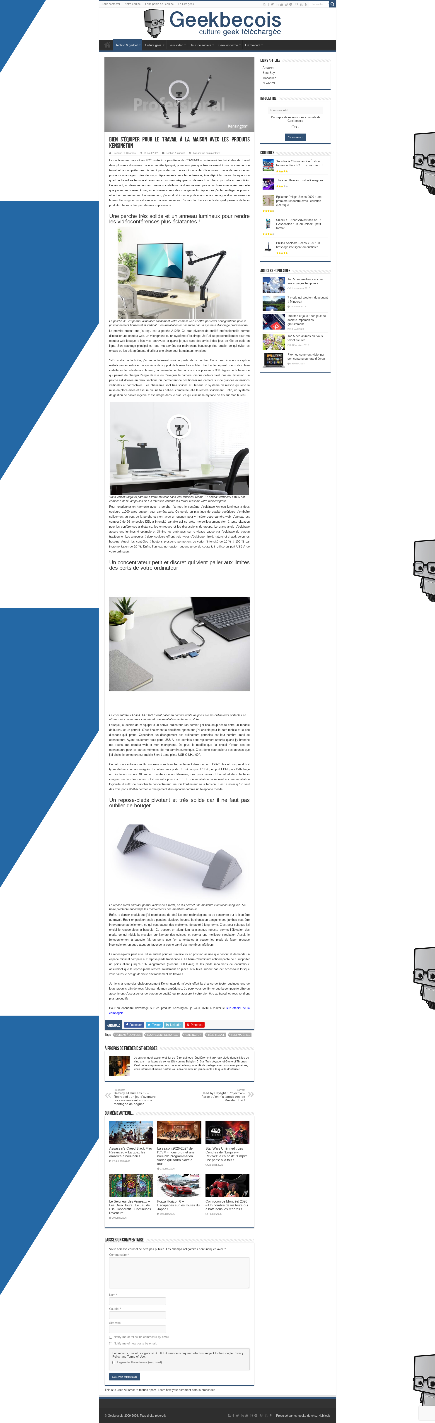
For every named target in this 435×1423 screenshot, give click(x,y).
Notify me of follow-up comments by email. (142, 1337)
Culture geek (153, 45)
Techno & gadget (127, 45)
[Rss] (264, 4)
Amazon (268, 67)
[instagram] (286, 4)
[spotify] (290, 4)
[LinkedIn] (277, 4)
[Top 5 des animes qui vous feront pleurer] (274, 341)
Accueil (107, 44)
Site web (115, 1323)
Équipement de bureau (163, 1034)
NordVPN (269, 83)
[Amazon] (301, 4)
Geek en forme (228, 45)
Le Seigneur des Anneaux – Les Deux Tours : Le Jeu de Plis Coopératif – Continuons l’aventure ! (130, 1207)
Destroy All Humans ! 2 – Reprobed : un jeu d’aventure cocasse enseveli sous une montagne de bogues (135, 1097)
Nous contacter (111, 4)
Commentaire (119, 1254)
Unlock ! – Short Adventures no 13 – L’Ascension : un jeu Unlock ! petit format (300, 224)
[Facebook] (268, 4)
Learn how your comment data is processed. (187, 1390)
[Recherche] (332, 4)
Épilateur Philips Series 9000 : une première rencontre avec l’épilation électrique (298, 201)
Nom (113, 1294)
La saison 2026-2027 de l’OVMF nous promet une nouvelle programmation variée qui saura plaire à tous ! (175, 1156)
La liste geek (186, 4)
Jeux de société (200, 45)
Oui (297, 127)
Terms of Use (136, 1356)
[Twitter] (272, 4)
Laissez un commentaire (206, 153)
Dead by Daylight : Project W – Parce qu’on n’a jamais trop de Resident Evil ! (223, 1095)
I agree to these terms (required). (140, 1362)
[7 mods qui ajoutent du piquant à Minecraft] (274, 303)
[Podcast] (305, 4)
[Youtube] (281, 4)
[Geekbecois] (217, 24)
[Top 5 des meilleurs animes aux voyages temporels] (274, 285)
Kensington (193, 1034)
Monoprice (269, 78)
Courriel (115, 1309)
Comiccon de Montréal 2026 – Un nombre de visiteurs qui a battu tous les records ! (226, 1205)
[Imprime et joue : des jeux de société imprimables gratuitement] (274, 321)
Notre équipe (133, 4)
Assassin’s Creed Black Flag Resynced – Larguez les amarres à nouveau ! (130, 1152)
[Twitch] (296, 4)
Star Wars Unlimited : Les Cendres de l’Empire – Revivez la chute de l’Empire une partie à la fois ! (226, 1154)
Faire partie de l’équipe (159, 4)
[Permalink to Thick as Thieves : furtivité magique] (268, 183)
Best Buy (269, 72)
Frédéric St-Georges (124, 153)
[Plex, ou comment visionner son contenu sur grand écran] (274, 360)
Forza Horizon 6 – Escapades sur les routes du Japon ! (178, 1205)
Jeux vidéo (176, 45)
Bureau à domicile (128, 1034)
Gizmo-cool (252, 45)
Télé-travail (216, 1034)
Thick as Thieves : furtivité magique (299, 180)
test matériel (240, 1034)
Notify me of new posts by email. (135, 1343)
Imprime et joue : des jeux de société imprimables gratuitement (307, 320)
